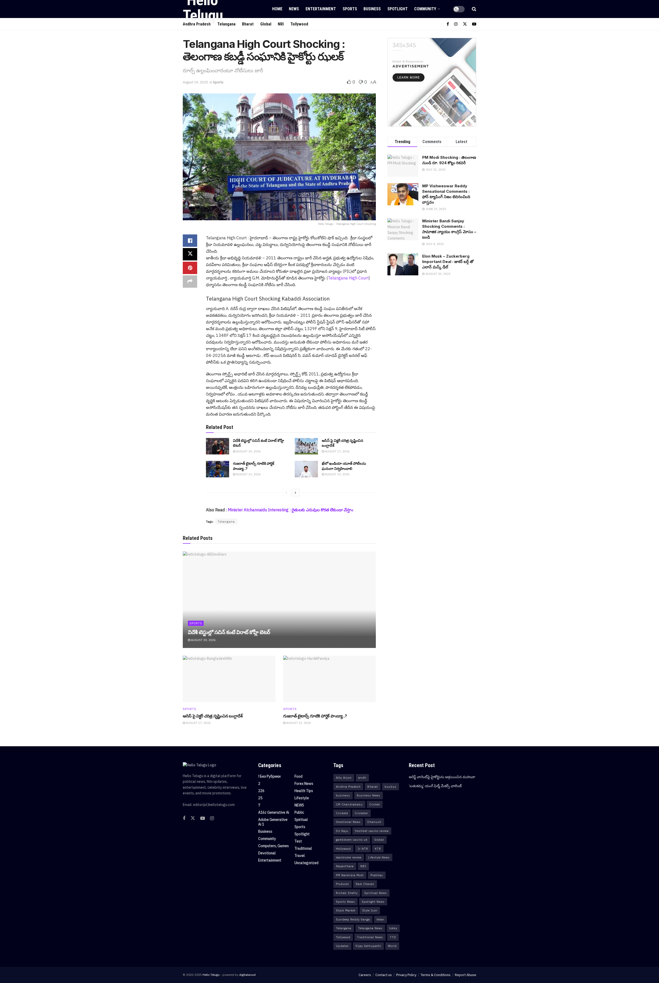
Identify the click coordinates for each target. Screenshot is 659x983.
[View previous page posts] (286, 492)
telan (380, 919)
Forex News (303, 783)
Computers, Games (273, 846)
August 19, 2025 (195, 82)
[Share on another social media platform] (190, 281)
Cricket (374, 804)
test (298, 841)
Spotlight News (373, 901)
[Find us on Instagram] (456, 24)
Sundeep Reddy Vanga (353, 919)
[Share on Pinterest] (190, 268)
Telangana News (370, 928)
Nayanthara (345, 866)
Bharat (372, 786)
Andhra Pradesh (348, 786)
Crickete (342, 813)
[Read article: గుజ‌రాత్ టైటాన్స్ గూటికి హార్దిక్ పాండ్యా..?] (217, 469)
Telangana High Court (348, 277)
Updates (342, 946)
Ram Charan (365, 884)
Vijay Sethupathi (368, 946)
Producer (342, 884)
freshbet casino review (372, 831)
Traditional (303, 848)
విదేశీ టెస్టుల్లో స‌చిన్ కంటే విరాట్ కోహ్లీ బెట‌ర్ (229, 632)
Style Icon (369, 910)
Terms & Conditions (435, 975)
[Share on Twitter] (190, 254)
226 (261, 790)
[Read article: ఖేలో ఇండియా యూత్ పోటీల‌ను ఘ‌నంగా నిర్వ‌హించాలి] (306, 469)
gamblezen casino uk (352, 839)
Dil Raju (342, 831)
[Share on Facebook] (190, 240)
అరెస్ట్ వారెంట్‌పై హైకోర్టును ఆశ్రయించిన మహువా (442, 777)
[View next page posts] (295, 492)
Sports (350, 8)
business (343, 795)
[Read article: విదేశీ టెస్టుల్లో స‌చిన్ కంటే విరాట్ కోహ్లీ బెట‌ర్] (217, 446)
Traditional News (370, 937)
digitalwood (247, 975)
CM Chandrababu (349, 804)
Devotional (267, 853)
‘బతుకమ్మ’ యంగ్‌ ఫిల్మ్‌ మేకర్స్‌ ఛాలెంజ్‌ (435, 786)
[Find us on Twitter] (465, 24)
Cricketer (361, 813)
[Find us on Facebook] (448, 24)
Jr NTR (363, 848)
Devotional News (348, 822)
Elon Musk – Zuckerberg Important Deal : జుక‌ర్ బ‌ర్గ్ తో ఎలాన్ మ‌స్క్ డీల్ (448, 261)
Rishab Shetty (347, 893)
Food (298, 776)
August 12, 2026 (337, 474)
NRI (281, 24)
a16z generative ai (273, 812)
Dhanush (374, 822)
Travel (299, 855)
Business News (368, 795)
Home (277, 8)
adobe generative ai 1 (273, 822)
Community (425, 8)
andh (362, 777)
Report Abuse (465, 975)
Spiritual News (375, 893)
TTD (393, 937)
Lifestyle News (379, 857)
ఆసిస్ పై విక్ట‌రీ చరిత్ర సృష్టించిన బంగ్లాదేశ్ (213, 715)
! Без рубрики (269, 776)
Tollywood (299, 24)
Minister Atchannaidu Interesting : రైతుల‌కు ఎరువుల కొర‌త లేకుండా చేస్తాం (290, 509)
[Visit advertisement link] (431, 82)
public (299, 812)
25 (260, 798)
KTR (378, 848)
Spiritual (301, 819)
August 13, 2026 (248, 474)
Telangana (226, 521)
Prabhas (376, 875)
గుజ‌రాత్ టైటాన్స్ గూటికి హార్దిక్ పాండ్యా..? (315, 715)
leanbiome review (348, 857)
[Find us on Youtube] (474, 24)
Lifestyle (301, 798)
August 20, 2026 (248, 451)
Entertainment (321, 8)
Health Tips (303, 790)
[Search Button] (474, 9)
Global (265, 24)
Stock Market (345, 910)
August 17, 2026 (337, 451)
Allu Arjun (344, 777)
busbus (390, 786)
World (392, 946)
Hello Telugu (211, 975)
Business (372, 8)
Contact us (383, 975)
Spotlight (397, 8)
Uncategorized (306, 863)
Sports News (345, 901)
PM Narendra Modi (350, 875)
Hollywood (343, 848)
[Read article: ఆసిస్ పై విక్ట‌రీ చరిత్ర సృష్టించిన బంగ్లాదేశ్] (306, 446)
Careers (365, 975)
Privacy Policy (406, 975)
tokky (393, 928)
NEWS (294, 8)
